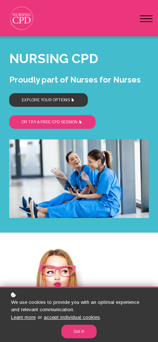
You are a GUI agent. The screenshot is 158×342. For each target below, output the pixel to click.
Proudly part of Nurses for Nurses (76, 79)
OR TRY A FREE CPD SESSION (50, 122)
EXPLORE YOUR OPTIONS (46, 100)
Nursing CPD (53, 58)
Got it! (79, 332)
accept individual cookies (72, 317)
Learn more (23, 317)
